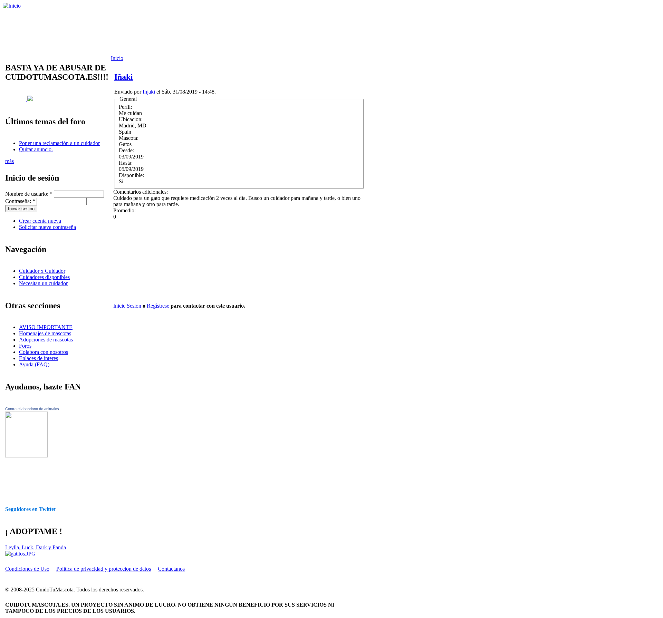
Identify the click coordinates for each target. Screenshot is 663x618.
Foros (25, 346)
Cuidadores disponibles (44, 277)
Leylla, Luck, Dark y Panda (35, 547)
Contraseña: (20, 201)
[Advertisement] (177, 32)
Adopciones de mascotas (46, 339)
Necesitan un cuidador (43, 283)
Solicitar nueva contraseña (47, 227)
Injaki (149, 92)
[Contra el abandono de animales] (26, 455)
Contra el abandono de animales (32, 409)
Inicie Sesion (128, 306)
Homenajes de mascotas (45, 333)
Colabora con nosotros (43, 352)
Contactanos (171, 569)
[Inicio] (12, 6)
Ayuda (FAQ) (34, 364)
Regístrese (158, 306)
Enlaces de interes (38, 358)
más (9, 161)
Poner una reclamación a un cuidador (59, 143)
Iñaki (123, 77)
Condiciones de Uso (27, 569)
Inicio (117, 58)
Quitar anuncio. (36, 149)
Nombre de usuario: (28, 194)
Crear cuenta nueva (40, 221)
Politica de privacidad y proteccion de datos (103, 569)
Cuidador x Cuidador (42, 271)
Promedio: (124, 210)
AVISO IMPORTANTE (46, 327)
